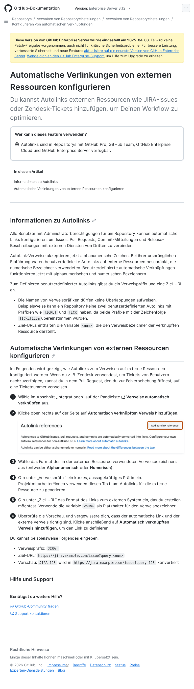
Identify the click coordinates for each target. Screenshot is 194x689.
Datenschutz (100, 665)
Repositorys (22, 19)
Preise (135, 665)
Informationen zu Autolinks (50, 220)
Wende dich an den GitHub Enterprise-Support (65, 56)
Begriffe (79, 665)
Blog (61, 670)
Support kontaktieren (32, 613)
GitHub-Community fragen (37, 606)
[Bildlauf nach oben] (183, 678)
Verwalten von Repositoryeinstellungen (69, 19)
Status (120, 665)
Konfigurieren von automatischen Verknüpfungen (52, 24)
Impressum (56, 665)
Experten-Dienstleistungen (32, 670)
